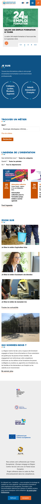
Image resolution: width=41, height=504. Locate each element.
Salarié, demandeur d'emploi (30, 90)
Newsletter (23, 3)
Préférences (5, 492)
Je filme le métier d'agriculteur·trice (14, 247)
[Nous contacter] (27, 3)
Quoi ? (3, 125)
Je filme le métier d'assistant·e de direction (16, 275)
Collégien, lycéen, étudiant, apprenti (10, 90)
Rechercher (7, 139)
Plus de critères (6, 133)
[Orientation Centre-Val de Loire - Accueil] (8, 3)
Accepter (25, 498)
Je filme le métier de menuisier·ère (14, 302)
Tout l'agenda (6, 205)
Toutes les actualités (9, 307)
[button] (20, 45)
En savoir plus (7, 371)
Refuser (13, 498)
